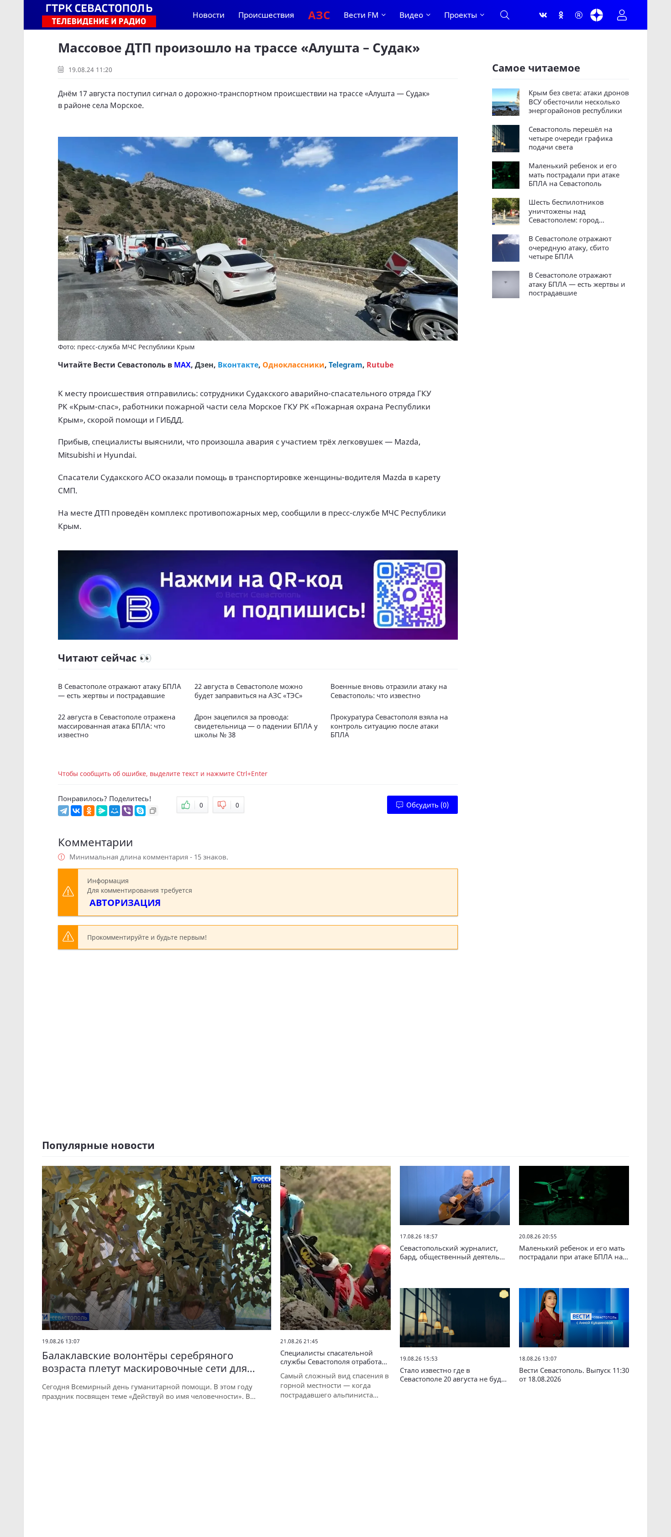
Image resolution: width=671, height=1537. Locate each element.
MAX (182, 365)
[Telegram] (63, 810)
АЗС (319, 14)
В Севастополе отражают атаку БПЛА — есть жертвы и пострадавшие (119, 691)
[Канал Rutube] (579, 15)
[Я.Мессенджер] (101, 810)
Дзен (204, 365)
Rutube (380, 365)
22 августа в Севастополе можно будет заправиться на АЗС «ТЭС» (248, 691)
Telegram (345, 365)
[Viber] (127, 810)
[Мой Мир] (114, 810)
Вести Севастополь (129, 365)
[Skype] (140, 810)
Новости (209, 15)
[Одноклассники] (561, 15)
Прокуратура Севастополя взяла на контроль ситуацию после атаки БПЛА (389, 726)
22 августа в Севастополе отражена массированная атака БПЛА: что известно (116, 726)
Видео (411, 15)
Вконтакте (238, 365)
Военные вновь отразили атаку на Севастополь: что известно (388, 691)
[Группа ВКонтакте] (543, 15)
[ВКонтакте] (76, 810)
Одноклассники (293, 365)
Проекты (460, 15)
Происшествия (266, 15)
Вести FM (361, 15)
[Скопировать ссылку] (152, 810)
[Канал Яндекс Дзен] (596, 15)
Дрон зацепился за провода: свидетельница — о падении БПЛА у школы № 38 (256, 726)
